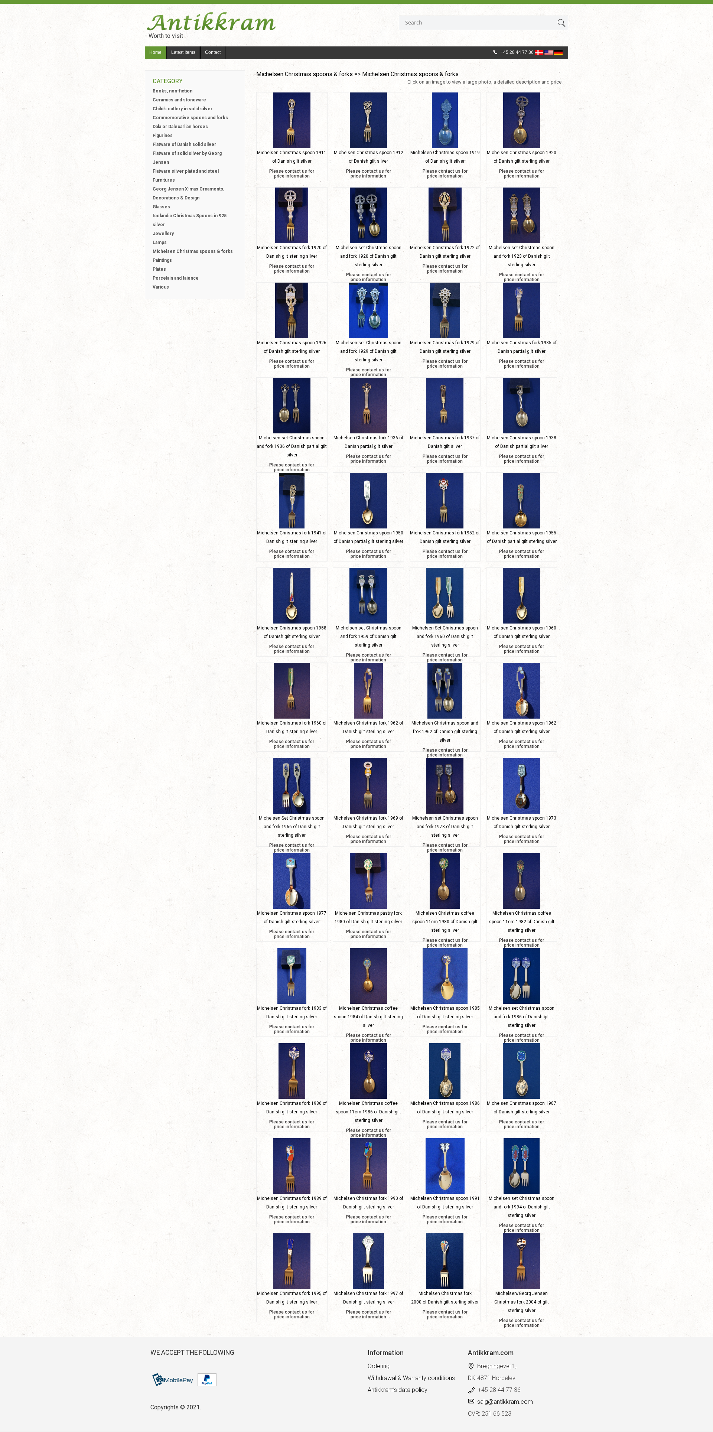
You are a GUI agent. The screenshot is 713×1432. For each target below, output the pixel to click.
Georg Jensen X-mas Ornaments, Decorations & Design (188, 193)
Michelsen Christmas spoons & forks (193, 251)
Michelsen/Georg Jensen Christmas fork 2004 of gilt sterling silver (521, 1302)
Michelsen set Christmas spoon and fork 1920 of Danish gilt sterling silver (368, 256)
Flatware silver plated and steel (186, 171)
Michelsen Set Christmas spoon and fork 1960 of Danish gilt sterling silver (445, 636)
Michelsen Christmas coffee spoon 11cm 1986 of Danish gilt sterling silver (368, 1112)
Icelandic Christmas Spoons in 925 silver (190, 220)
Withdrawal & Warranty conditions (411, 1377)
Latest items (183, 52)
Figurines (163, 135)
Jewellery (163, 233)
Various (161, 287)
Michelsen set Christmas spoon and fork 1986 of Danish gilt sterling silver (521, 1017)
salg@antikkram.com (505, 1401)
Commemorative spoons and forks (190, 117)
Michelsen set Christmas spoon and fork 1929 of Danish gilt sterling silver (368, 351)
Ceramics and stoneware (179, 99)
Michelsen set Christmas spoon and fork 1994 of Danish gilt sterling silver (521, 1207)
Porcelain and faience (176, 278)
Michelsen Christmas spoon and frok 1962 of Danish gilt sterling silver (444, 731)
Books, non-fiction (172, 91)
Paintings (162, 260)
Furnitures (164, 180)
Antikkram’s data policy (397, 1389)
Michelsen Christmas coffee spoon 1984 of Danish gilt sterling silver (368, 1017)
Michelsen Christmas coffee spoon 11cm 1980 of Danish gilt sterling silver (445, 922)
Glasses (161, 206)
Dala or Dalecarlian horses (180, 126)
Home (155, 52)
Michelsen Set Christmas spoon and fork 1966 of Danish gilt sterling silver (292, 827)
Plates (159, 269)
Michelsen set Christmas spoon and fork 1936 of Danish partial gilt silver (292, 446)
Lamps (160, 242)
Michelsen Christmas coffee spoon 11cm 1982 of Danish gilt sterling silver (521, 922)
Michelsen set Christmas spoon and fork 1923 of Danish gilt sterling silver (521, 256)
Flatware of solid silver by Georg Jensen (187, 158)
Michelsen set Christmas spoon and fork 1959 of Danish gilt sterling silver (368, 636)
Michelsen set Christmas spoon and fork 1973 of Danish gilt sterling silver (445, 827)
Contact (213, 52)
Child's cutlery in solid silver (182, 108)
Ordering (379, 1366)
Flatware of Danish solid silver (184, 144)
